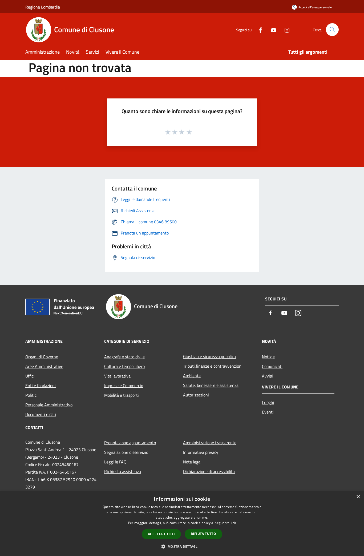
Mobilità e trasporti (121, 395)
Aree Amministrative (44, 366)
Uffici (30, 376)
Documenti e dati (40, 414)
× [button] (358, 497)
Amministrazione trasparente (209, 442)
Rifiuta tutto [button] (203, 533)
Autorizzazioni (196, 395)
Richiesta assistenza (122, 471)
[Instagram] (285, 29)
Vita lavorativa (117, 376)
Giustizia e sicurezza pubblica (209, 356)
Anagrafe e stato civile (124, 357)
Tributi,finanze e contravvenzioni (212, 366)
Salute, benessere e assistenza (210, 385)
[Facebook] (258, 29)
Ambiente (192, 375)
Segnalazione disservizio (126, 452)
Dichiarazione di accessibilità (209, 471)
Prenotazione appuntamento (130, 442)
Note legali (193, 462)
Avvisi (267, 376)
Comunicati (272, 366)
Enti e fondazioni (40, 385)
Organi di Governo (41, 357)
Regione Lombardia (42, 7)
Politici (31, 395)
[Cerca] (332, 29)
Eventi (268, 412)
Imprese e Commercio (123, 385)
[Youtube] (271, 29)
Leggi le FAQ (115, 462)
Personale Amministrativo (48, 405)
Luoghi (268, 402)
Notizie (268, 357)
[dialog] (182, 523)
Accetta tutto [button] (161, 534)
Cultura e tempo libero (124, 366)
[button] (182, 546)
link (233, 523)
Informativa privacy (200, 452)
